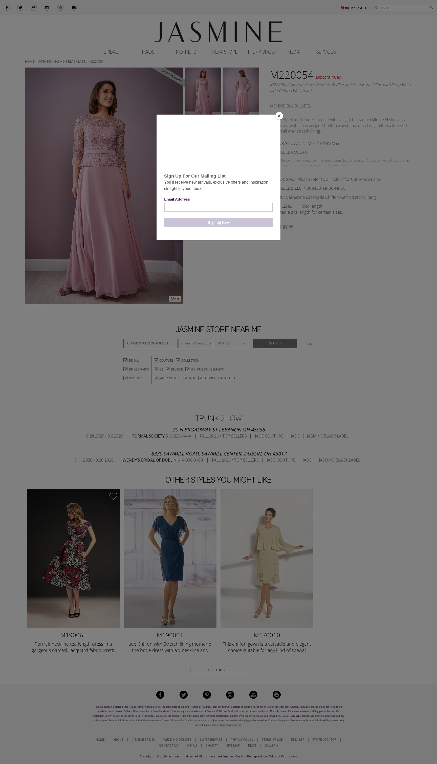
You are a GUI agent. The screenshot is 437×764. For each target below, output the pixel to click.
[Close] (279, 116)
